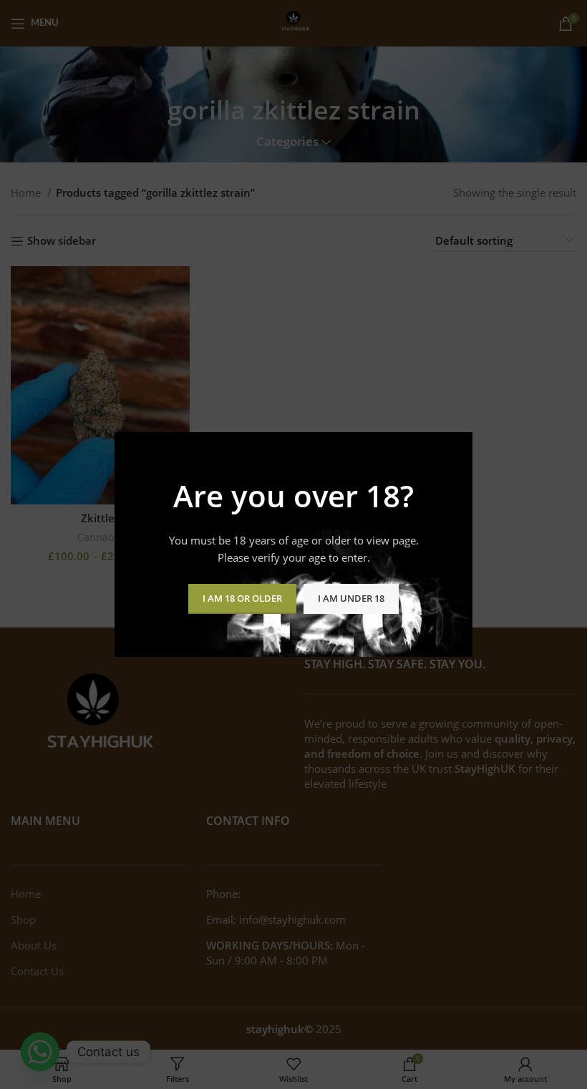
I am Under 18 (351, 598)
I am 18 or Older (242, 598)
